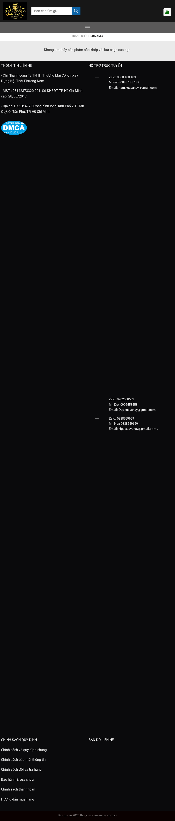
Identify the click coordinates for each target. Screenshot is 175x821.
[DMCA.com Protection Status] (14, 127)
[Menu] (87, 27)
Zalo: (112, 399)
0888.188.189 (129, 82)
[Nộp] (76, 11)
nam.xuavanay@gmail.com (138, 88)
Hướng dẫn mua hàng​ (17, 799)
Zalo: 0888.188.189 (122, 77)
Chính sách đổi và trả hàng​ (21, 769)
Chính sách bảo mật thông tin (23, 760)
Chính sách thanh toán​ (18, 789)
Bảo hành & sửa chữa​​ (17, 779)
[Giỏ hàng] (167, 12)
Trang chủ (78, 36)
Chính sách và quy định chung (24, 750)
